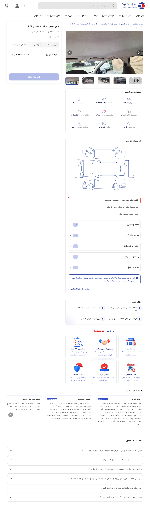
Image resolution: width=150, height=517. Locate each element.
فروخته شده (34, 77)
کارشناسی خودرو (108, 16)
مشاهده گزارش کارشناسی (80, 289)
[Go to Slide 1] (72, 81)
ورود (23, 5)
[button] (104, 52)
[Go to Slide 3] (104, 81)
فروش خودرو (140, 16)
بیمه (96, 16)
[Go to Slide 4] (120, 81)
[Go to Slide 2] (88, 81)
